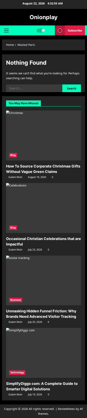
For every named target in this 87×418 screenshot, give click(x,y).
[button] (6, 30)
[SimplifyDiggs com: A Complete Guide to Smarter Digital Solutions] (43, 353)
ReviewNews (66, 409)
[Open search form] (50, 30)
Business (15, 300)
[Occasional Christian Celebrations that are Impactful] (43, 208)
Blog (13, 155)
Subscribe (75, 30)
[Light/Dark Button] (41, 30)
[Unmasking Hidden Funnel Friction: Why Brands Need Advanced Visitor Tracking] (43, 280)
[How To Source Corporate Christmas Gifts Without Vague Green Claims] (43, 135)
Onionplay (43, 17)
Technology (17, 372)
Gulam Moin (15, 177)
